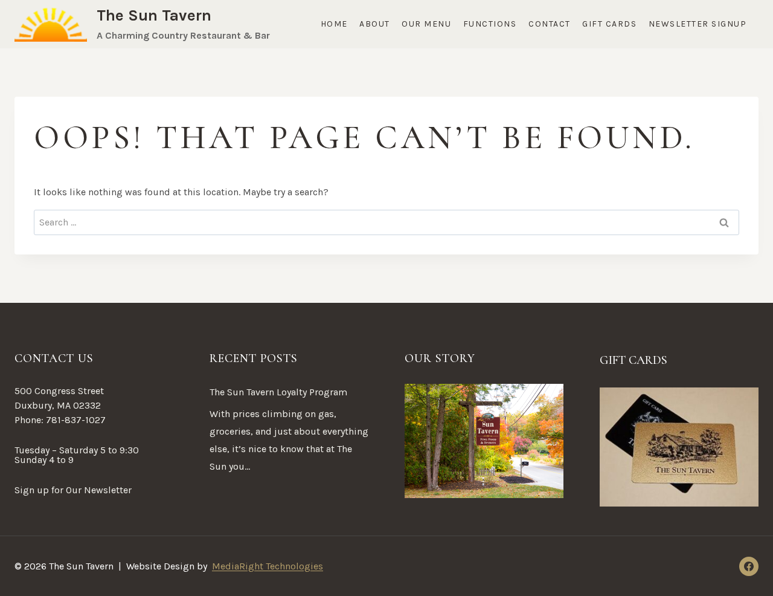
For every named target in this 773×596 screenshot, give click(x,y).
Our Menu (426, 24)
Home (334, 24)
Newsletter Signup (698, 24)
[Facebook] (749, 566)
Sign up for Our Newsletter (73, 490)
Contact (549, 24)
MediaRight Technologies (267, 566)
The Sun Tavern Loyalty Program (278, 392)
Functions (490, 24)
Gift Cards (609, 24)
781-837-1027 (76, 420)
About (374, 24)
